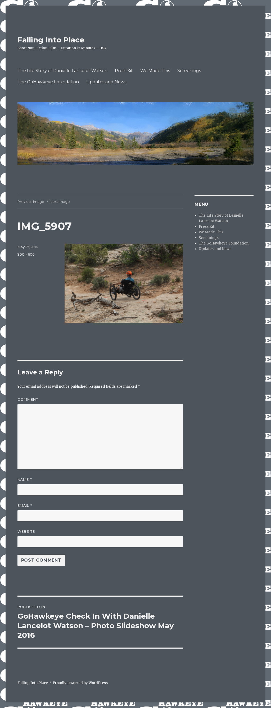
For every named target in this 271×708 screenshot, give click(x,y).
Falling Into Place (50, 39)
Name (24, 479)
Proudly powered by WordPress (80, 683)
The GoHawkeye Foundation (48, 81)
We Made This (155, 70)
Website (26, 531)
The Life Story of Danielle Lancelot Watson (62, 70)
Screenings (189, 70)
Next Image (60, 201)
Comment (27, 399)
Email (25, 505)
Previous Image (30, 201)
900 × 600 (26, 254)
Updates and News (106, 81)
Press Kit (124, 70)
